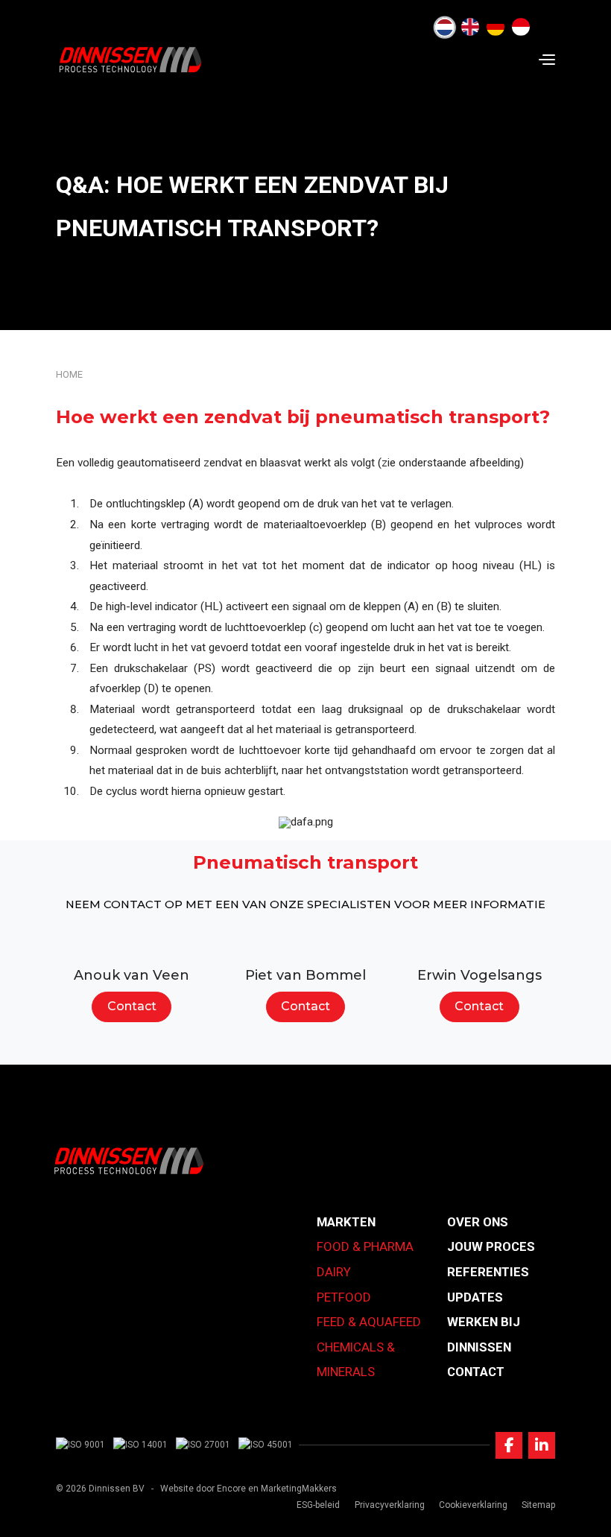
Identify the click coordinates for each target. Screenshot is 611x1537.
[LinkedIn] (541, 1445)
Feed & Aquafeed (369, 1321)
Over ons (477, 1221)
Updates (475, 1297)
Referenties (488, 1271)
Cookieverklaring (473, 1505)
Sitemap (538, 1505)
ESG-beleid (318, 1505)
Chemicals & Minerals (356, 1360)
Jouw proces (491, 1246)
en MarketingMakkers (292, 1488)
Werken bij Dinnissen (483, 1334)
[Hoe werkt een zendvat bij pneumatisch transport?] (445, 28)
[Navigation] (547, 60)
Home (69, 374)
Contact (131, 1006)
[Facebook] (509, 1445)
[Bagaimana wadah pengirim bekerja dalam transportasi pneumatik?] (521, 28)
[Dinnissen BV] (130, 60)
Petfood (344, 1297)
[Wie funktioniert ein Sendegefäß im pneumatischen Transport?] (495, 28)
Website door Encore (203, 1488)
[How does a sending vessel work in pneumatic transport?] (470, 28)
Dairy (334, 1271)
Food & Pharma (365, 1246)
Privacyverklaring (390, 1505)
